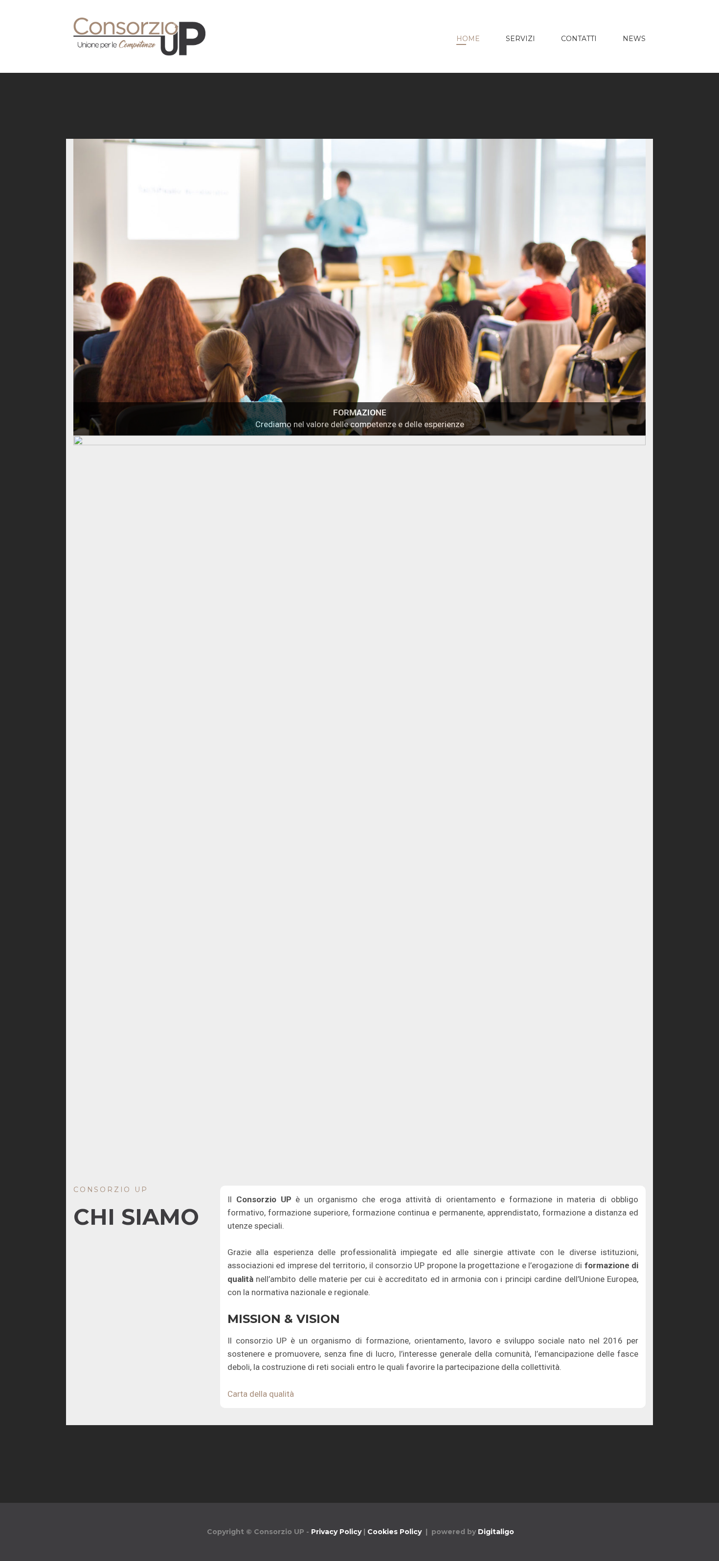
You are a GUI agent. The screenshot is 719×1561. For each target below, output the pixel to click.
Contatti (579, 38)
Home (468, 38)
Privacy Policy (336, 1531)
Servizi (520, 38)
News (634, 38)
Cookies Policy (394, 1531)
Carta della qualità (260, 1394)
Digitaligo (496, 1531)
